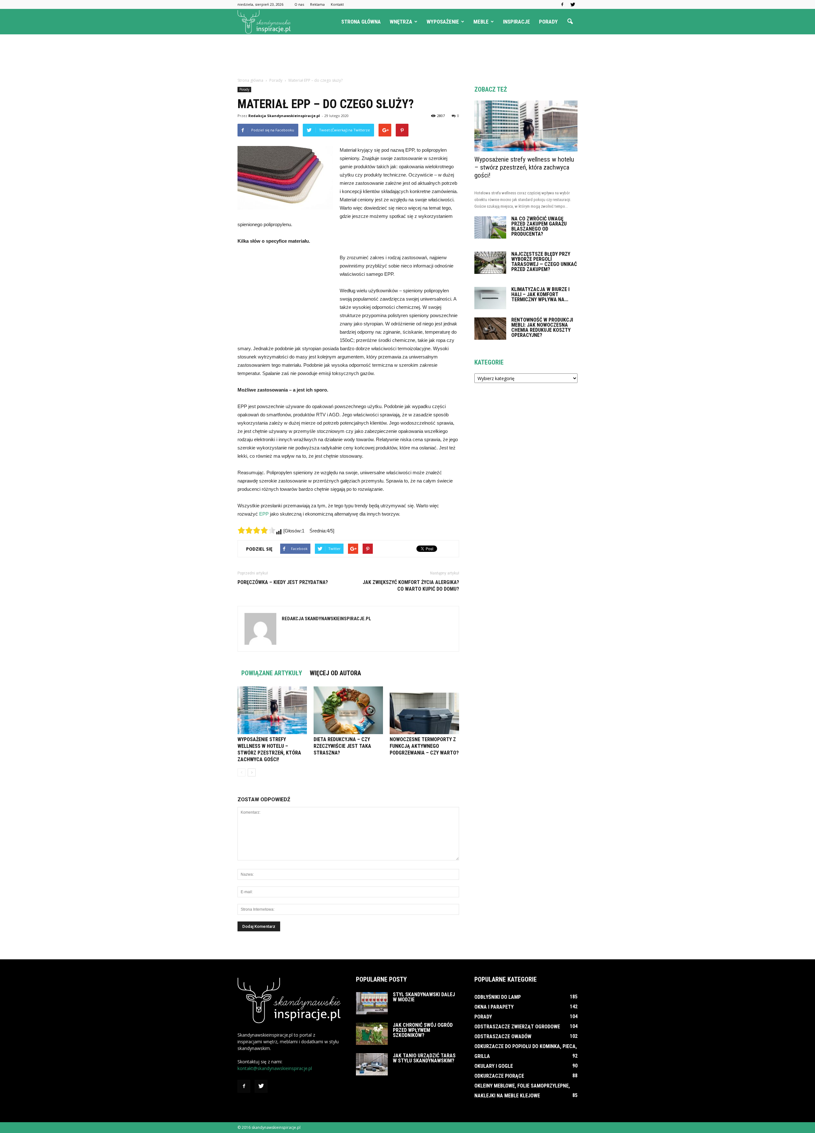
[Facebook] (562, 4)
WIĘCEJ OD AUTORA (335, 673)
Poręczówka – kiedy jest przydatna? (282, 582)
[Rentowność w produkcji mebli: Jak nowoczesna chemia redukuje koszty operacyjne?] (490, 328)
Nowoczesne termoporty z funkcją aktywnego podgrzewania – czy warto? (424, 746)
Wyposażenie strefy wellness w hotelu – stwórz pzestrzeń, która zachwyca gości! (524, 167)
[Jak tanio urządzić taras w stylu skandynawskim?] (372, 1064)
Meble (481, 21)
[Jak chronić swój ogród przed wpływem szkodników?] (372, 1034)
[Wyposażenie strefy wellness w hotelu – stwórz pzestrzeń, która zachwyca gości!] (272, 710)
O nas (299, 4)
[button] (570, 21)
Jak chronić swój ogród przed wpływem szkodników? (423, 1030)
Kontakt (337, 4)
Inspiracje (516, 21)
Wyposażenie (443, 21)
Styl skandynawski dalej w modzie (424, 997)
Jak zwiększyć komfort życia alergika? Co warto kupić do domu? (411, 585)
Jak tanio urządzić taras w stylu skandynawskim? (424, 1058)
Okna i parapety (494, 1007)
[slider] (256, 530)
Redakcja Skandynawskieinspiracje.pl (284, 115)
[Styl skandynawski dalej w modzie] (372, 1003)
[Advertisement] (407, 56)
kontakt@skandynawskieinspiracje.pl (274, 1068)
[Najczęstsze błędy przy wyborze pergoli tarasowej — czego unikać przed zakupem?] (490, 263)
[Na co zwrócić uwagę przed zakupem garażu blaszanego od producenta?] (490, 227)
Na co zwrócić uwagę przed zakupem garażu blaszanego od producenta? (539, 226)
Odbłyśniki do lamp (497, 997)
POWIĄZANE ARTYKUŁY (271, 673)
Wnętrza (401, 21)
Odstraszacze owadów (502, 1036)
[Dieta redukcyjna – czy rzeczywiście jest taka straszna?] (348, 710)
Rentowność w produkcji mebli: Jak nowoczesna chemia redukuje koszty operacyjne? (542, 327)
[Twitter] (573, 4)
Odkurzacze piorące (499, 1076)
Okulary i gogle (493, 1066)
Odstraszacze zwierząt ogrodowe (517, 1027)
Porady (548, 21)
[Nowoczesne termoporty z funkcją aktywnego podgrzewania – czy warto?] (424, 710)
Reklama (317, 4)
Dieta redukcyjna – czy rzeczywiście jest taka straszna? (342, 746)
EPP (264, 514)
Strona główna (361, 21)
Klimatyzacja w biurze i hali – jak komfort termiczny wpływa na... (540, 294)
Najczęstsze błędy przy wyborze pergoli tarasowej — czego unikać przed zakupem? (544, 261)
